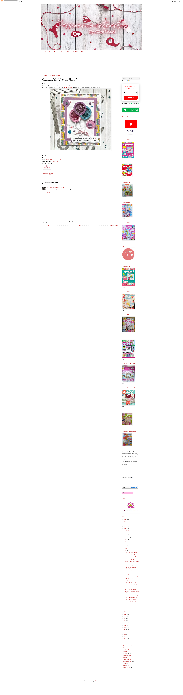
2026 (125, 519)
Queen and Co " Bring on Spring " (131, 595)
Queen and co (53, 85)
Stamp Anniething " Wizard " (131, 589)
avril (126, 548)
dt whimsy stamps (127, 661)
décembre (127, 530)
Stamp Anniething (127, 655)
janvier (126, 609)
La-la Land (126, 649)
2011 (125, 634)
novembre (127, 532)
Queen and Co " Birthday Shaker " (132, 576)
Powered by (126, 103)
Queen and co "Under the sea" (131, 552)
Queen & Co (49, 174)
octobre (126, 534)
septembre (127, 537)
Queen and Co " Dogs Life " (130, 570)
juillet (126, 541)
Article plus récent (46, 225)
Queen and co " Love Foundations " (132, 559)
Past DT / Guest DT (78, 52)
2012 (125, 632)
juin (126, 543)
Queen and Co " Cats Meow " (131, 582)
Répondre (49, 192)
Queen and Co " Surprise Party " (131, 557)
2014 (125, 627)
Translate (133, 80)
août (126, 539)
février (126, 606)
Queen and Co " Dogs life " (130, 565)
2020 (125, 614)
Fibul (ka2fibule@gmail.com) (53, 187)
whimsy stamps (126, 667)
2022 (125, 528)
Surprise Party (68, 87)
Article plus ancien (113, 225)
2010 (125, 636)
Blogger (96, 681)
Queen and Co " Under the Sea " (131, 554)
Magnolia (125, 651)
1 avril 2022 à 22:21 (64, 187)
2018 (125, 618)
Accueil (44, 52)
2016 (125, 623)
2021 (125, 611)
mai (126, 546)
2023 (125, 526)
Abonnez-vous (130, 97)
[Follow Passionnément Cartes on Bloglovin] (130, 488)
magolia (125, 663)
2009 (125, 638)
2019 (125, 616)
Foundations (58, 159)
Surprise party (49, 159)
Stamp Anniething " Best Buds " (131, 601)
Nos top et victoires (65, 52)
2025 (125, 521)
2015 (125, 625)
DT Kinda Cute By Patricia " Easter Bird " (131, 568)
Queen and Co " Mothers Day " (131, 597)
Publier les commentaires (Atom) (55, 228)
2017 (125, 620)
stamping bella (126, 665)
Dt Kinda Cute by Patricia (128, 645)
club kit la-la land (127, 659)
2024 (125, 524)
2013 (125, 629)
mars (126, 550)
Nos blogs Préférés (53, 52)
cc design (125, 657)
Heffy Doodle (126, 647)
